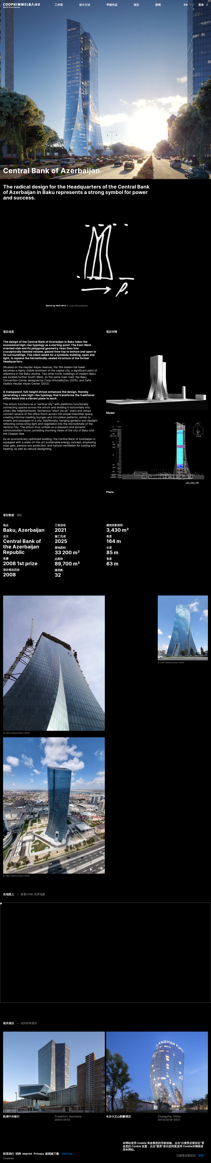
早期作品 (111, 4)
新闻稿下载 (52, 1153)
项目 (136, 4)
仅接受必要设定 (186, 1155)
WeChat (67, 1153)
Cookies (8, 1158)
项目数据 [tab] (8, 515)
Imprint (27, 1153)
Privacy (39, 1153)
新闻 (158, 4)
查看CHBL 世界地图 (32, 894)
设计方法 (84, 4)
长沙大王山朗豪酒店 (118, 1033)
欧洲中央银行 (11, 1033)
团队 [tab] (19, 515)
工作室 (59, 4)
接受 (201, 1155)
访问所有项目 (28, 1023)
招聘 (18, 1153)
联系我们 (8, 1153)
